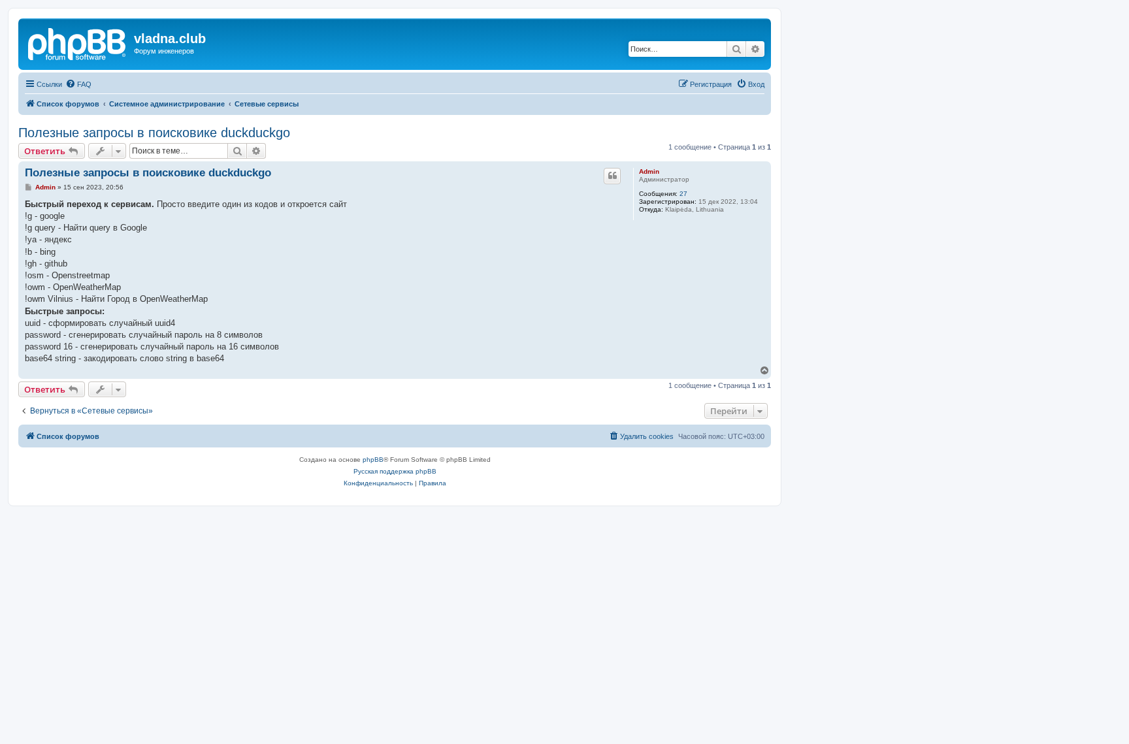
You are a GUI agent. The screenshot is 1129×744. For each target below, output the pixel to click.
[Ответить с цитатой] (612, 176)
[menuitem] (78, 84)
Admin (649, 171)
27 (683, 193)
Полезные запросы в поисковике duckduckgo (154, 132)
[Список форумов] (78, 42)
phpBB (373, 459)
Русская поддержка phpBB (394, 471)
